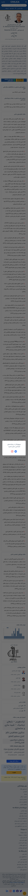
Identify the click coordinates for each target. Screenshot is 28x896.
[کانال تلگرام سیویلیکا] (15, 451)
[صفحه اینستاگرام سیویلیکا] (12, 451)
